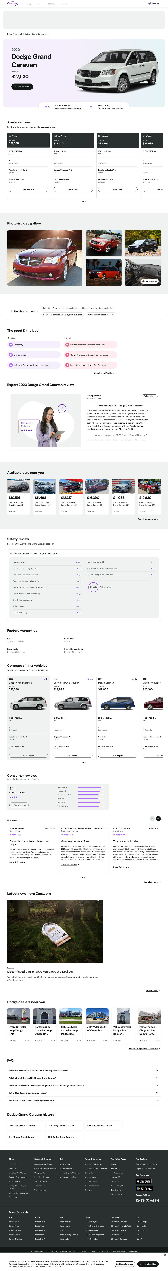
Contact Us (52, 1251)
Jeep (88, 1217)
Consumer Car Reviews (43, 1164)
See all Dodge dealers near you (143, 1048)
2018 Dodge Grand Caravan (61, 1125)
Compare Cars (40, 1173)
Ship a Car (89, 1173)
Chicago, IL (115, 1164)
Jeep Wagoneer (92, 1230)
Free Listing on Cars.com (70, 1173)
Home (9, 34)
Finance (64, 4)
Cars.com (104, 1261)
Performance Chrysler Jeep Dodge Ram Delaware (147, 1030)
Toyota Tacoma (15, 1230)
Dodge (27, 34)
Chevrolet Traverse (118, 1230)
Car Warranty (90, 1177)
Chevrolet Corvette (119, 1221)
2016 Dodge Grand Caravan (99, 1125)
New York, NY (116, 1190)
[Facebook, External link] (143, 1200)
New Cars (13, 1168)
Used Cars (13, 1164)
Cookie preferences (124, 1264)
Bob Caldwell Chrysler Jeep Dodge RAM (69, 1030)
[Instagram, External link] (152, 1200)
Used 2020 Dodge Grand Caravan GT (94, 503)
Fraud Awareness (118, 1251)
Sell (39, 4)
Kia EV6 (140, 1239)
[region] (84, 1261)
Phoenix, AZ (115, 1177)
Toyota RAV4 (14, 1221)
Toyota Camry (14, 1234)
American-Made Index (43, 1186)
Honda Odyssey (94, 429)
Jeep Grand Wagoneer (95, 1234)
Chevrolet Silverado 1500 (121, 1226)
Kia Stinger (141, 1230)
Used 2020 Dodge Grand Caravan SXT (43, 503)
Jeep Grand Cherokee (95, 1226)
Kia (138, 1217)
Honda (37, 1217)
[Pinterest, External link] (157, 1200)
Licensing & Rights (98, 1251)
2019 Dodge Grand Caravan (22, 1137)
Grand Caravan (38, 34)
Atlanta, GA (115, 1181)
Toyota (11, 1217)
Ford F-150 (64, 1230)
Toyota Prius (14, 1226)
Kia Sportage (142, 1221)
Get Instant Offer (67, 1168)
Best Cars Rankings (42, 1177)
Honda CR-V (40, 1221)
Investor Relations (67, 1251)
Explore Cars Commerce (146, 1164)
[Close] (165, 1255)
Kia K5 (139, 1234)
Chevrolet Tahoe (118, 1234)
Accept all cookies (148, 1264)
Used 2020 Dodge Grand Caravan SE (16, 503)
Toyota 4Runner (15, 1239)
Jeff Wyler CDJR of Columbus (97, 1028)
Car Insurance (91, 1181)
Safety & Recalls (40, 1181)
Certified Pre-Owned (17, 1173)
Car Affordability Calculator (96, 1168)
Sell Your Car (65, 1164)
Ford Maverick (66, 1221)
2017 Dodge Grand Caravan (61, 1137)
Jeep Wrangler (91, 1221)
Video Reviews (40, 1190)
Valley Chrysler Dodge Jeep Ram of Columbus (122, 1030)
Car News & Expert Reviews (45, 1168)
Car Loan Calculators (93, 1164)
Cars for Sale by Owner (18, 1177)
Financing (13, 1197)
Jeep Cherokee (92, 1239)
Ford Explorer (65, 1239)
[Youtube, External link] (147, 1200)
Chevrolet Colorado (119, 1239)
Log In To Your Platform (145, 1168)
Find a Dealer (14, 1181)
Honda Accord (40, 1230)
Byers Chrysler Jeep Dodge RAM (17, 1030)
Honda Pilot (39, 1234)
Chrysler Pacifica (127, 429)
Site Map (88, 1190)
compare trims (48, 127)
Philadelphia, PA (117, 1186)
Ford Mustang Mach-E (69, 1234)
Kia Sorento (141, 1226)
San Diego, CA (116, 1194)
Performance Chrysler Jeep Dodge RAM (43, 1030)
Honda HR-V (40, 1239)
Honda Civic (39, 1226)
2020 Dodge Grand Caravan (22, 1125)
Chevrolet (115, 1217)
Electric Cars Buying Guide (20, 1193)
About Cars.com (37, 1251)
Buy (29, 4)
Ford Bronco (65, 1226)
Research (50, 4)
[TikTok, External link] (138, 1200)
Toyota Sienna (136, 426)
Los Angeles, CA (117, 1173)
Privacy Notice (36, 1261)
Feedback (133, 1251)
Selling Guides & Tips (68, 1177)
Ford (62, 1217)
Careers (84, 1251)
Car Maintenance (92, 1186)
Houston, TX (115, 1168)
